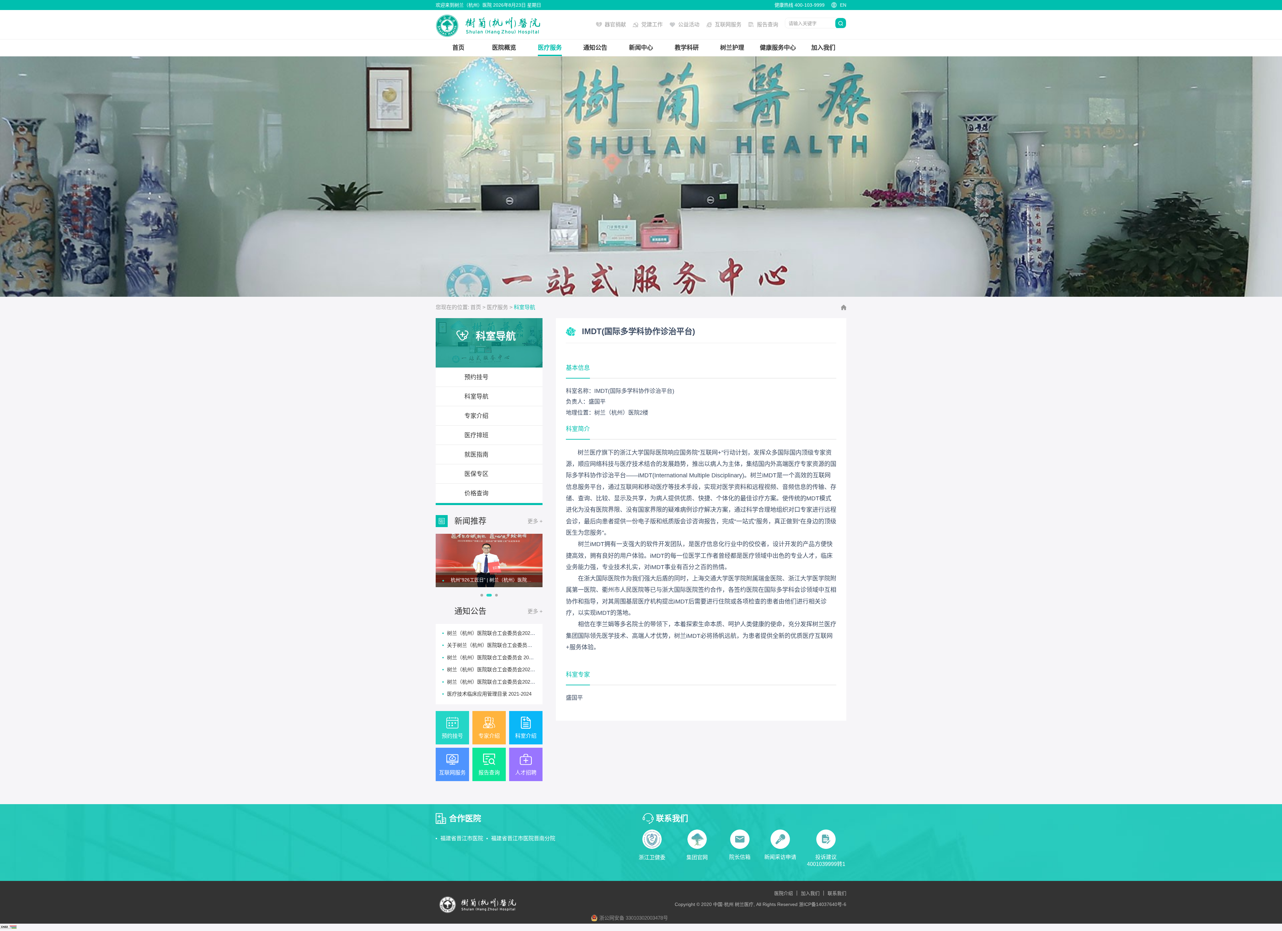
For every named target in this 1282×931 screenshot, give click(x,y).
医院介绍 (783, 893)
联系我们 (837, 893)
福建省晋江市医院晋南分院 (523, 838)
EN (843, 5)
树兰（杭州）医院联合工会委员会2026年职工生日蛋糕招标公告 (517, 682)
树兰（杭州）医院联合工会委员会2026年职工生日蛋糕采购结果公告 (522, 669)
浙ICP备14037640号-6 (822, 904)
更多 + (535, 521)
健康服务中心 (778, 47)
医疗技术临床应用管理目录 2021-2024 (489, 694)
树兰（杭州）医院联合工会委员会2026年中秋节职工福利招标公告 (520, 633)
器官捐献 (615, 24)
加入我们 (823, 47)
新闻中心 (641, 47)
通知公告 (595, 47)
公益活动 (688, 24)
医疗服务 (550, 47)
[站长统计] (8, 927)
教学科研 (687, 47)
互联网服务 (728, 24)
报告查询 (767, 24)
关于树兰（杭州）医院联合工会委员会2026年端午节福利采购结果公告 (525, 645)
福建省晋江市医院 (461, 838)
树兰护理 (732, 47)
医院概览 (504, 47)
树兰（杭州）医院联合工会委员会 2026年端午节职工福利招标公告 (520, 657)
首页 (458, 47)
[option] (489, 560)
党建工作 (652, 24)
